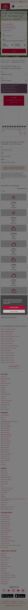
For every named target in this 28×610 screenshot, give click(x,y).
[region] (14, 305)
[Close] (25, 297)
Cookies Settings (14, 311)
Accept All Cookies (14, 307)
